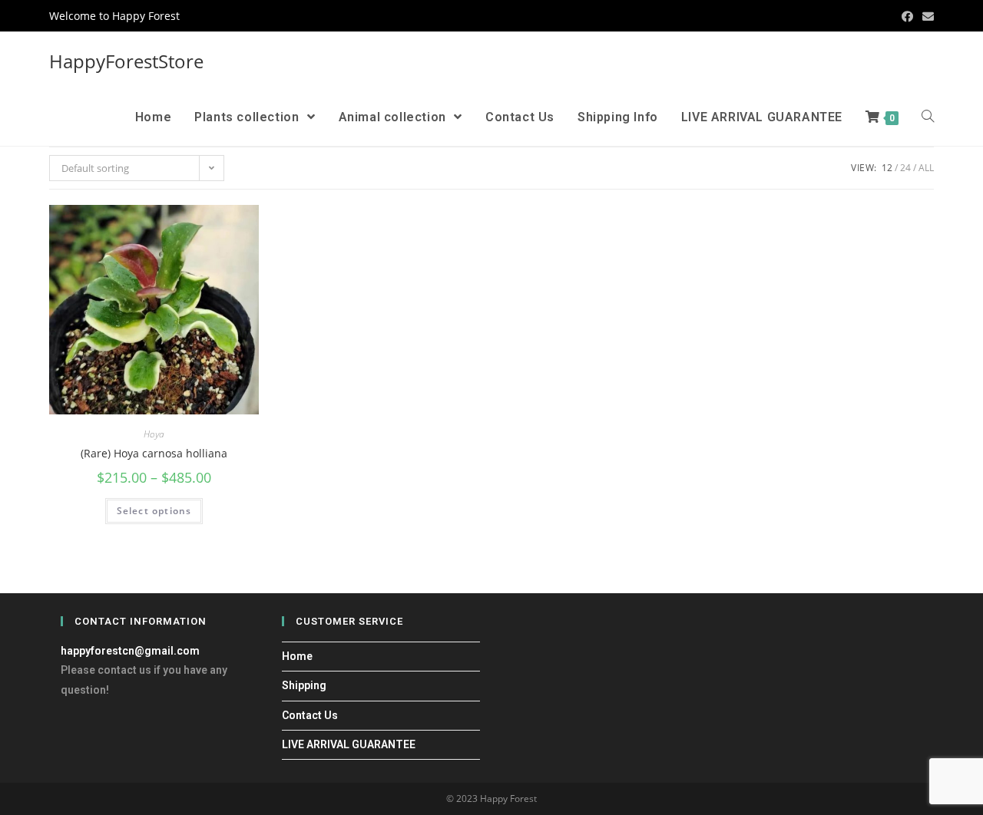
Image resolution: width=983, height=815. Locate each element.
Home (297, 656)
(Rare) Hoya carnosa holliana (154, 453)
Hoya (154, 433)
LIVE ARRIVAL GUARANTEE (348, 744)
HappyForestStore (126, 61)
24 (905, 167)
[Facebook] (907, 16)
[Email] (926, 16)
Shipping (304, 685)
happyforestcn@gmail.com (130, 651)
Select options (154, 510)
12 (887, 167)
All (926, 167)
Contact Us (310, 715)
